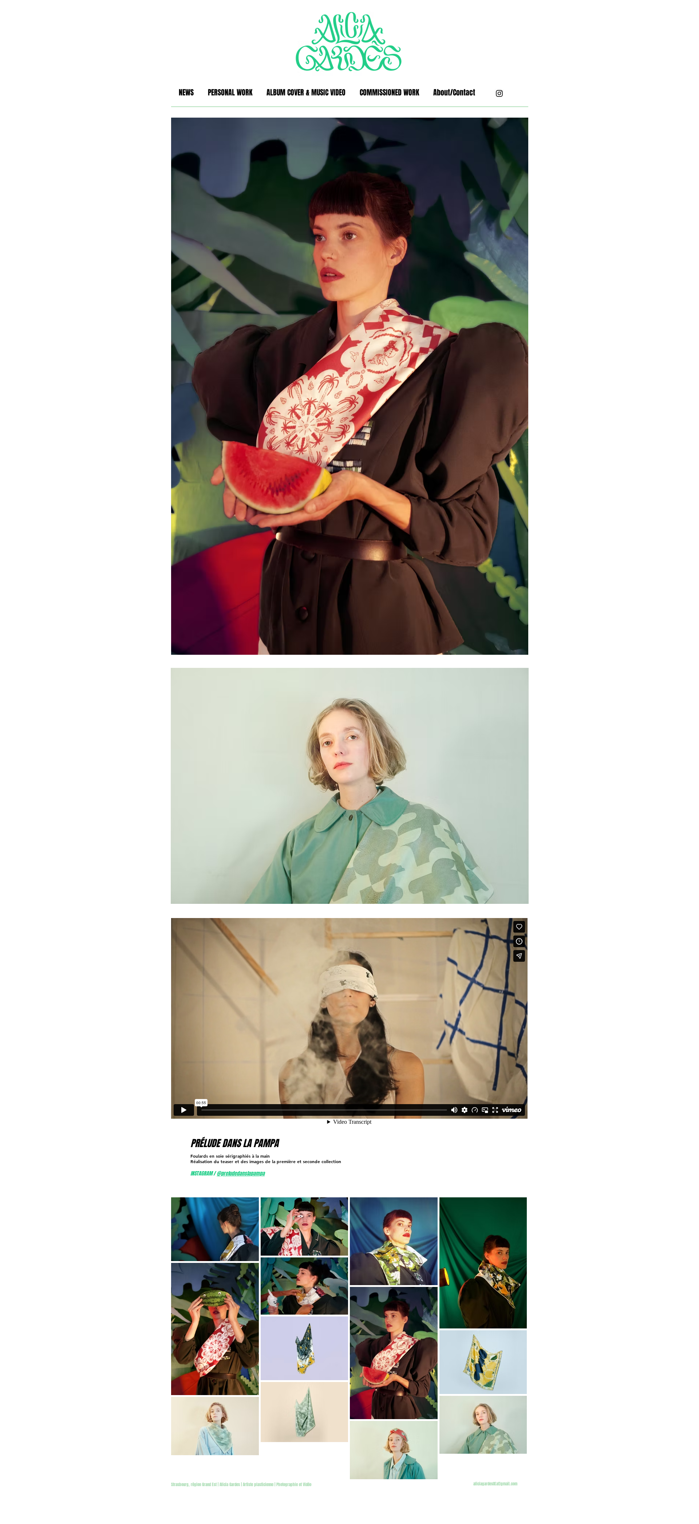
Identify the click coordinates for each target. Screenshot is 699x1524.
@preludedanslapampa (241, 1173)
